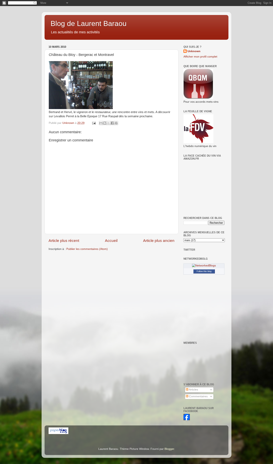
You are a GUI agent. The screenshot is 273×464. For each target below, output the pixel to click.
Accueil (111, 240)
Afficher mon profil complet (200, 56)
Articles (193, 389)
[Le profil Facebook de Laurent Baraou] (186, 419)
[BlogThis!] (105, 123)
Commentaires (198, 396)
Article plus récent (64, 240)
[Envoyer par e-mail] (101, 123)
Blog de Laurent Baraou (89, 23)
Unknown (193, 51)
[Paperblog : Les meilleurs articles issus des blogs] (58, 433)
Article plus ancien (158, 240)
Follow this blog (204, 271)
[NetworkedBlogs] (204, 265)
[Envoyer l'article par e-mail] (94, 122)
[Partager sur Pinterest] (116, 123)
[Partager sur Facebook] (112, 123)
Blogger (169, 448)
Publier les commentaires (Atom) (87, 248)
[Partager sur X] (109, 123)
